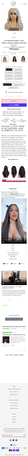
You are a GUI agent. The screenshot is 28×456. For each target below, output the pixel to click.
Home (13, 37)
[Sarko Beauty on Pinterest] (16, 440)
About (14, 416)
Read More (13, 343)
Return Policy (14, 405)
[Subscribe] (25, 435)
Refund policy (14, 394)
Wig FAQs (12, 256)
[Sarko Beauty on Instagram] (10, 440)
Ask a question (13, 259)
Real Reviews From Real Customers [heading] (13, 326)
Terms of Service (14, 391)
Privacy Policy (14, 403)
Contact (14, 419)
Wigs (14, 386)
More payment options (14, 109)
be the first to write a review (14, 319)
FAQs (14, 422)
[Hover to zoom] (14, 18)
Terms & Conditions (14, 400)
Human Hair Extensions (14, 389)
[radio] (4, 58)
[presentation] (2, 60)
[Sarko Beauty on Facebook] (13, 440)
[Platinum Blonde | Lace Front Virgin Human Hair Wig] (12, 33)
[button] (14, 47)
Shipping (16, 49)
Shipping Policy (14, 408)
